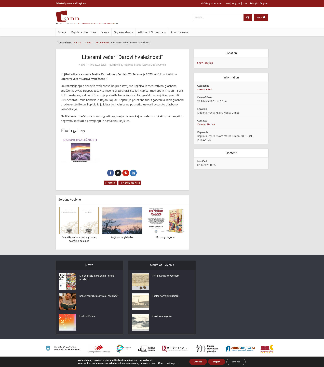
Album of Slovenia (150, 32)
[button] (177, 227)
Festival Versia (87, 316)
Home (62, 32)
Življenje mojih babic (122, 237)
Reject (216, 361)
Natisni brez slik (131, 182)
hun (245, 3)
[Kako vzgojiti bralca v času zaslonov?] (67, 301)
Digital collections (83, 32)
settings (171, 363)
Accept (198, 361)
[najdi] (248, 17)
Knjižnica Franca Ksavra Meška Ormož (145, 64)
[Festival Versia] (67, 322)
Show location (205, 62)
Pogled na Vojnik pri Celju (165, 296)
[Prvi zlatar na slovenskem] (140, 281)
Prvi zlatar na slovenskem (165, 275)
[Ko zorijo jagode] (165, 220)
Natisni (111, 182)
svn (228, 3)
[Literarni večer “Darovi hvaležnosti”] (80, 150)
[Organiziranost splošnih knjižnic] (98, 349)
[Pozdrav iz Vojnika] (140, 322)
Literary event (204, 89)
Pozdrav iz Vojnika (162, 316)
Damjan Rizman (206, 124)
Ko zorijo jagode (165, 237)
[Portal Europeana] (124, 348)
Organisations (123, 32)
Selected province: (71, 3)
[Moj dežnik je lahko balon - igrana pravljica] (67, 281)
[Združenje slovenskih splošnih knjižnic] (175, 348)
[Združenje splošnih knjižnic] (267, 349)
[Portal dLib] (147, 349)
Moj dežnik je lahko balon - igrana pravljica (96, 277)
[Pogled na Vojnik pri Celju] (140, 301)
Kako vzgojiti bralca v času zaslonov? (98, 296)
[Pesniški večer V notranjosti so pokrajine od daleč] (79, 220)
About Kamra (179, 32)
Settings (236, 361)
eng (234, 3)
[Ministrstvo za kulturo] (63, 348)
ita (239, 3)
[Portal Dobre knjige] (240, 348)
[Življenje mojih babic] (122, 220)
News (105, 32)
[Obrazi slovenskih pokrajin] (207, 349)
